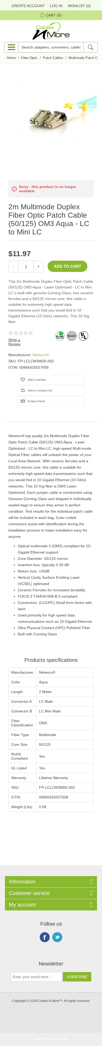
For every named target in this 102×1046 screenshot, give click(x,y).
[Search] (90, 47)
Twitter (57, 937)
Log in (56, 6)
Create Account (28, 6)
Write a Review (14, 342)
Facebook (45, 937)
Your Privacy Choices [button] (51, 1038)
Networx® (41, 355)
